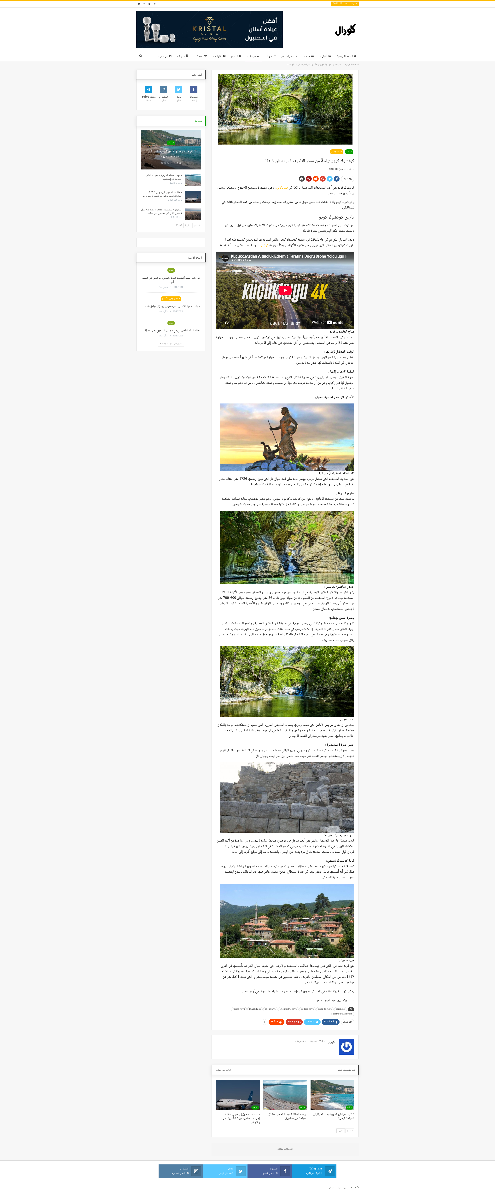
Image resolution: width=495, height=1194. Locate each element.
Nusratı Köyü (239, 1009)
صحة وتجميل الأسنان (171, 299)
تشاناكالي (282, 188)
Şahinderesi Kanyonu (342, 1014)
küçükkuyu (270, 1009)
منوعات (268, 56)
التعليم (234, 56)
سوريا (171, 270)
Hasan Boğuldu (325, 1009)
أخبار (324, 56)
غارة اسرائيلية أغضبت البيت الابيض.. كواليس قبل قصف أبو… (171, 280)
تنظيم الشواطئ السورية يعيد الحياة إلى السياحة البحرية (171, 154)
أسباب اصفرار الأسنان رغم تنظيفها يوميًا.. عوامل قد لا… (171, 306)
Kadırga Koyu (307, 1009)
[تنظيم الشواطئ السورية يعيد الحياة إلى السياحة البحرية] (332, 1095)
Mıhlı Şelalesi (255, 1009)
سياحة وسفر (336, 152)
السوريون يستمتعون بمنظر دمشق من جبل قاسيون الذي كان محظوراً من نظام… (161, 212)
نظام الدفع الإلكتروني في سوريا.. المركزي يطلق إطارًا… (171, 330)
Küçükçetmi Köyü (288, 1009)
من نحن (164, 56)
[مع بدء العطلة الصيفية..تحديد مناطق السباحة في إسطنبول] (285, 1095)
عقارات (218, 56)
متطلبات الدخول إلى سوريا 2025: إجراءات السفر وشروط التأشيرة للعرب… (162, 194)
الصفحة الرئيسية (345, 56)
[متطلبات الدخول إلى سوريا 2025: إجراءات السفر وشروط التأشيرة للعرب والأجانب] (238, 1095)
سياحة (253, 56)
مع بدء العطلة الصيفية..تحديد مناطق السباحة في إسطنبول (164, 177)
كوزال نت (263, 245)
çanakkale (340, 1009)
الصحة (200, 56)
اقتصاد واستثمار (289, 56)
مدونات (181, 56)
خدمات (306, 56)
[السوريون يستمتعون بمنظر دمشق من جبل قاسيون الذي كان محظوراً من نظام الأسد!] (193, 214)
